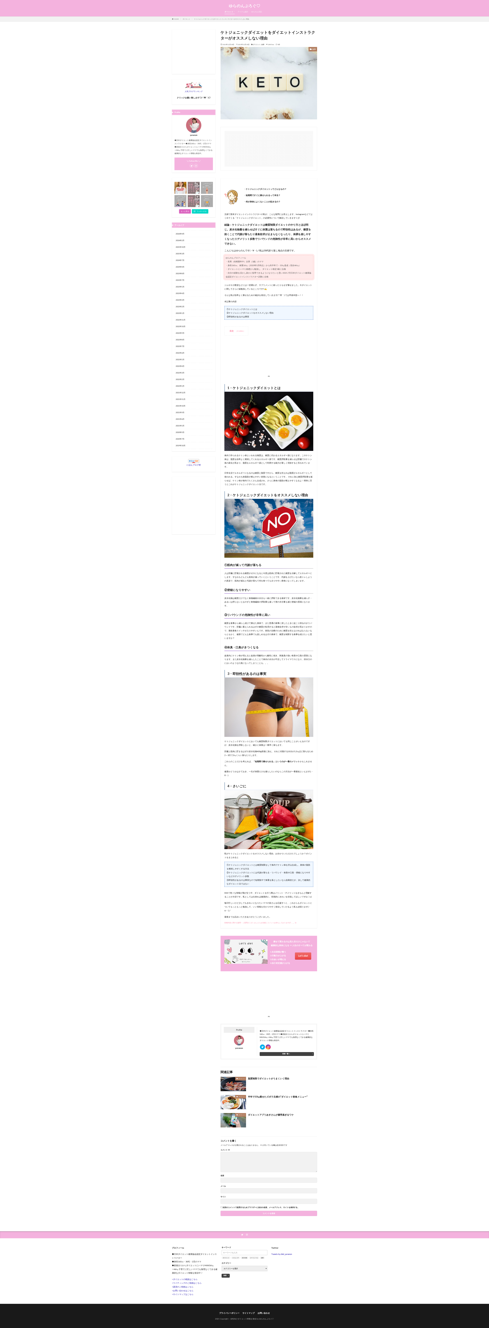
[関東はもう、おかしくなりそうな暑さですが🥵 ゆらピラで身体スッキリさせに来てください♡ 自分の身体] (194, 188)
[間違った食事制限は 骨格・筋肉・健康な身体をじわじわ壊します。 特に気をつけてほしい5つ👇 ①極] (180, 188)
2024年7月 (180, 260)
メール (223, 1186)
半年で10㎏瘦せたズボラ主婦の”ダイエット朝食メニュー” (278, 1096)
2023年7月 (180, 280)
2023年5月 (180, 287)
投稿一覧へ (286, 1054)
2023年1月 (180, 313)
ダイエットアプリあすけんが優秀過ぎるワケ (271, 1114)
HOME (176, 19)
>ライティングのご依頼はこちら (187, 1283)
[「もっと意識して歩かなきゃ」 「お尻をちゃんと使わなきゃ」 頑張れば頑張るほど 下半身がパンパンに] (207, 201)
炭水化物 (244, 1258)
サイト (223, 1197)
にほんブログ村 (194, 465)
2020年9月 (180, 432)
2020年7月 (180, 439)
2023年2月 (180, 306)
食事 (262, 44)
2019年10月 (180, 445)
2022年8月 (180, 340)
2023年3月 (180, 300)
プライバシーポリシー (229, 1313)
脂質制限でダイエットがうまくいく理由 (268, 1078)
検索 (225, 1275)
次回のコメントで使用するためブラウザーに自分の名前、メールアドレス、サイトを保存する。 (261, 1207)
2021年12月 (180, 392)
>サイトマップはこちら (182, 1294)
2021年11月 (180, 399)
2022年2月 (180, 379)
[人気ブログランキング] (193, 87)
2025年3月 (180, 253)
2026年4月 (180, 234)
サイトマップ (248, 1313)
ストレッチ (235, 1258)
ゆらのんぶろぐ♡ (244, 6)
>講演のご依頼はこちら (182, 1286)
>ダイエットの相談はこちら (185, 1279)
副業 (262, 1258)
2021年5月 (180, 426)
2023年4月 (180, 293)
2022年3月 (180, 373)
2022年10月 (180, 326)
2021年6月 (180, 419)
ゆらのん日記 (256, 12)
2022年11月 (180, 320)
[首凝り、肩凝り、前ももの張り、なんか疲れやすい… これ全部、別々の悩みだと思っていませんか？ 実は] (207, 188)
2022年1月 (180, 386)
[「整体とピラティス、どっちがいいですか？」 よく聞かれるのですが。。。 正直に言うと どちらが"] (180, 201)
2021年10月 (180, 406)
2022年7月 (180, 346)
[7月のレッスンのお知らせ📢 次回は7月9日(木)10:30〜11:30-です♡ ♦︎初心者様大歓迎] (194, 201)
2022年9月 (180, 333)
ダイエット (229, 12)
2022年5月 (180, 359)
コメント (225, 1150)
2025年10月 (180, 247)
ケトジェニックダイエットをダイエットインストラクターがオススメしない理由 (221, 19)
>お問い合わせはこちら (182, 1290)
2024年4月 (180, 267)
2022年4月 (180, 366)
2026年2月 (180, 240)
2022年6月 (180, 353)
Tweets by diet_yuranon (281, 1254)
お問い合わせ (264, 1313)
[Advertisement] (269, 149)
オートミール (254, 1258)
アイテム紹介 (243, 12)
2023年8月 (180, 273)
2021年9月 (180, 412)
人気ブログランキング (194, 91)
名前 (222, 1175)
